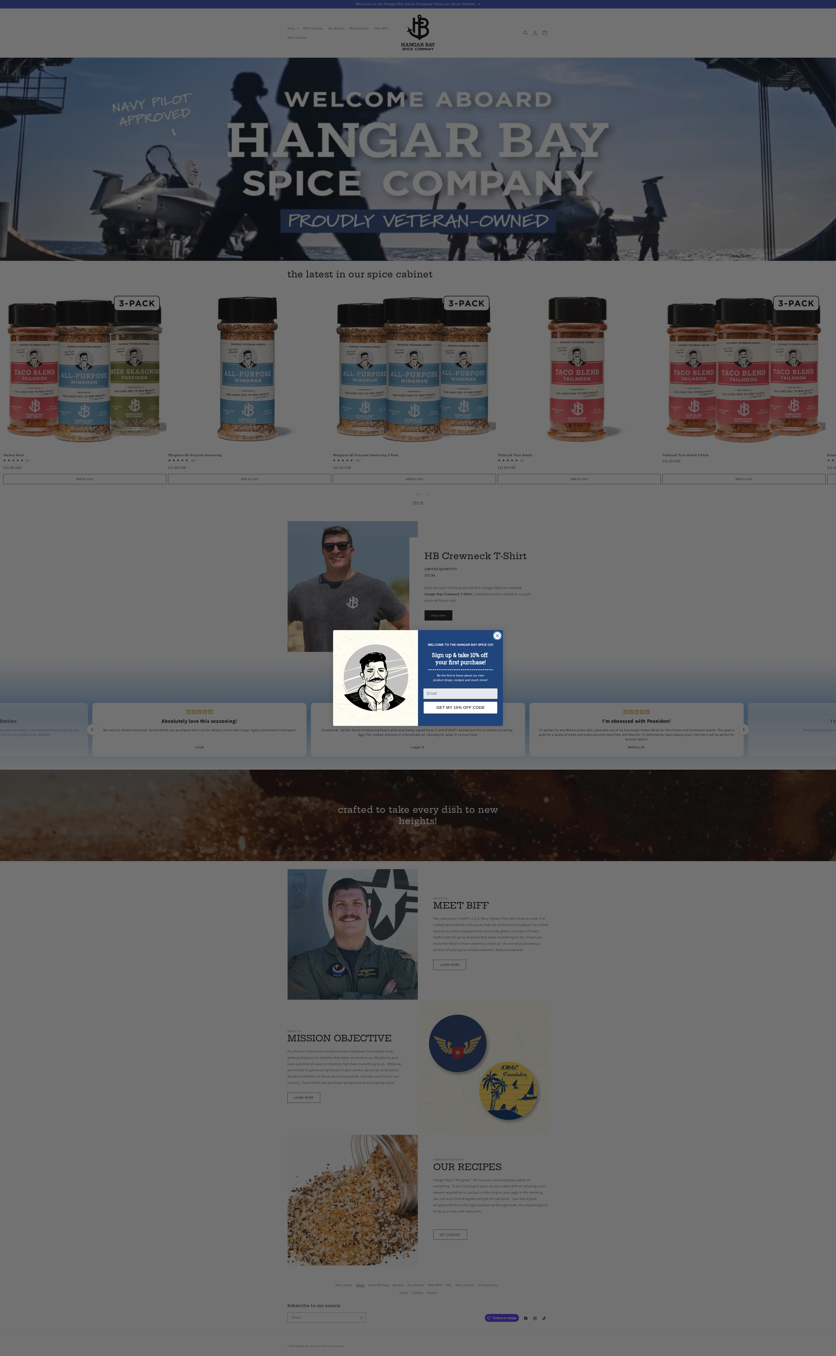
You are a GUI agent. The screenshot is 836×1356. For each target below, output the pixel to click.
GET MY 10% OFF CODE (460, 707)
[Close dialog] (497, 635)
